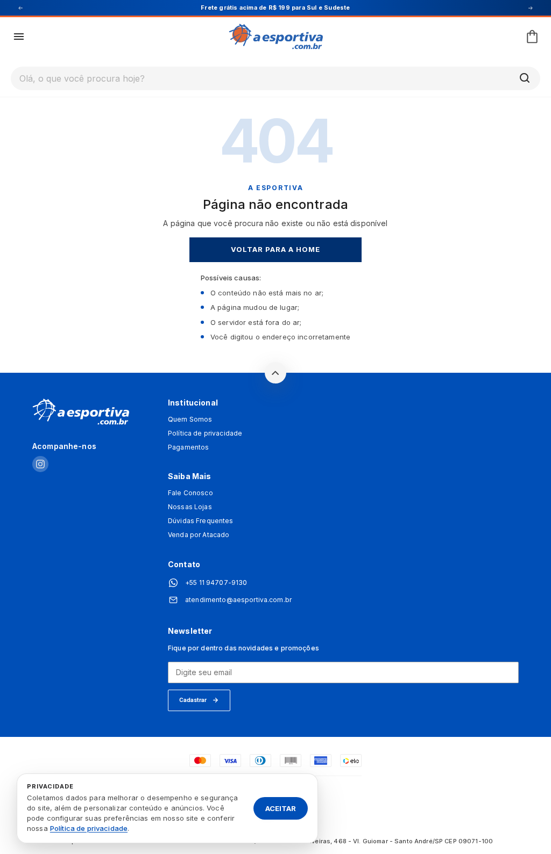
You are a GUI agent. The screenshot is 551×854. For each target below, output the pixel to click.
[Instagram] (40, 465)
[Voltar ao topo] (275, 372)
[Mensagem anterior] (20, 8)
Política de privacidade (205, 433)
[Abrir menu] (19, 36)
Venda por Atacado (198, 535)
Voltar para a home (276, 249)
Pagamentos (188, 447)
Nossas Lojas (190, 507)
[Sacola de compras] (532, 36)
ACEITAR (280, 808)
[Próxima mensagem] (530, 8)
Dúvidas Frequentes (201, 521)
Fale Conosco (190, 493)
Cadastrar (193, 700)
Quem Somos (190, 419)
